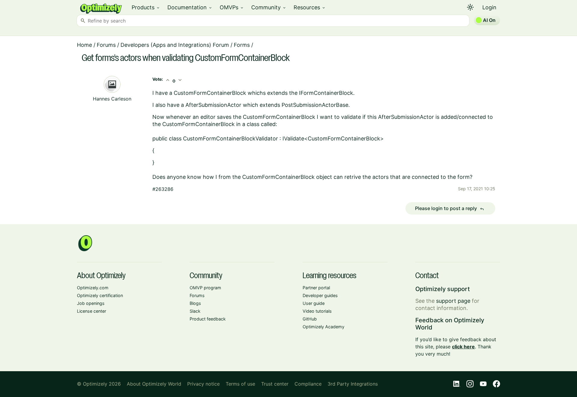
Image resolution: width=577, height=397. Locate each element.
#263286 (162, 189)
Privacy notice (203, 384)
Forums (106, 45)
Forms (242, 45)
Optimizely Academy (323, 326)
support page (453, 301)
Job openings (91, 303)
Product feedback (208, 318)
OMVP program (205, 287)
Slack (195, 311)
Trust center (274, 384)
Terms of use (240, 384)
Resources (310, 7)
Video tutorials (317, 311)
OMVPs (232, 7)
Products (146, 7)
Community (268, 7)
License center (91, 311)
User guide (314, 303)
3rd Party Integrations (353, 384)
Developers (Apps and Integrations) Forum (175, 45)
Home (84, 45)
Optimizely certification (100, 295)
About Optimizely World (154, 384)
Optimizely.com (92, 287)
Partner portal (316, 287)
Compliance (308, 384)
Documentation (189, 7)
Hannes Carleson (112, 99)
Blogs (195, 303)
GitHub (310, 318)
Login (489, 7)
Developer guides (320, 295)
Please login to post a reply (449, 208)
